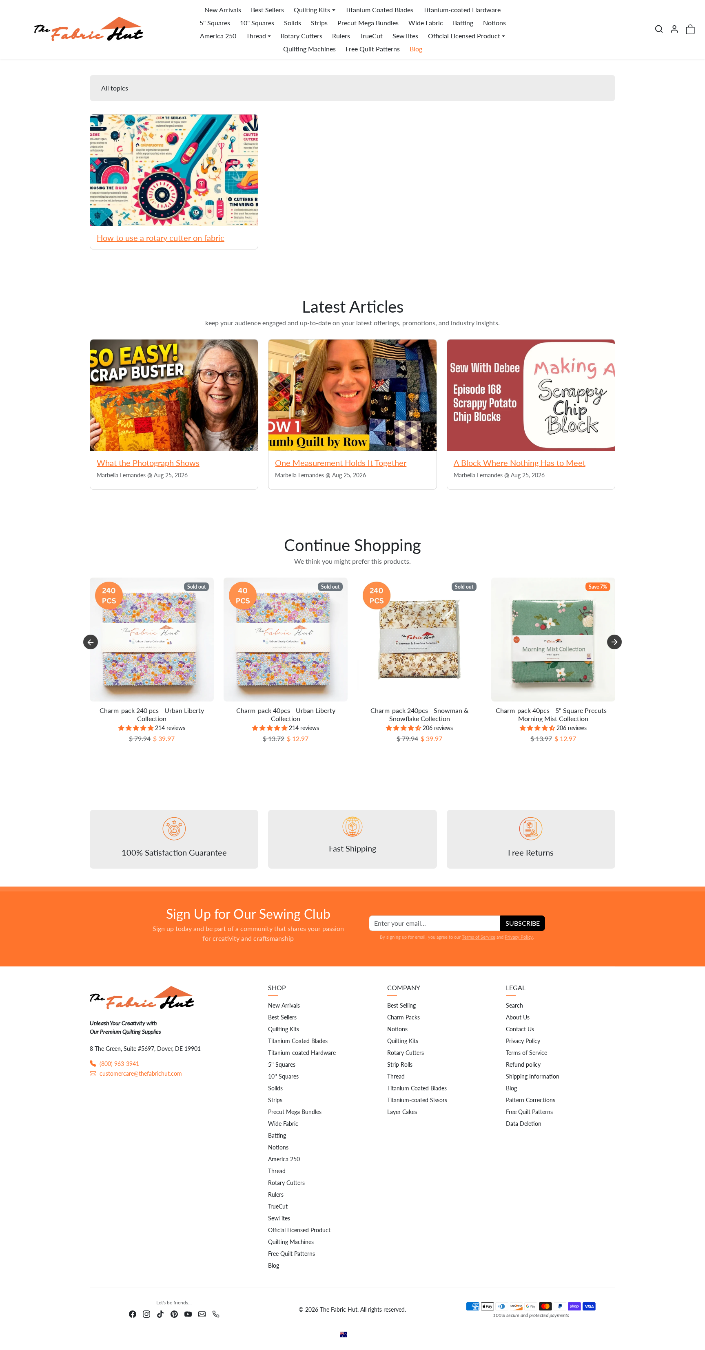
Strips (319, 22)
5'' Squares (215, 22)
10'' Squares (257, 22)
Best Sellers (267, 9)
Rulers (341, 36)
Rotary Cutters (301, 36)
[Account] (674, 29)
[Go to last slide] (90, 642)
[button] (659, 29)
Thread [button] (256, 36)
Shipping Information (532, 1076)
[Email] (202, 1313)
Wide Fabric (425, 22)
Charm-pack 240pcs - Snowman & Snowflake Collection (419, 714)
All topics (114, 88)
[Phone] (216, 1313)
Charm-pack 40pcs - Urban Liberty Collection (285, 714)
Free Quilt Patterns (373, 49)
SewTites (405, 36)
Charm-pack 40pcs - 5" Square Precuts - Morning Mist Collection (553, 714)
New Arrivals (222, 9)
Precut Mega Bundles (368, 22)
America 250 (218, 36)
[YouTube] (188, 1313)
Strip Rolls (399, 1064)
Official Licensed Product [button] (464, 36)
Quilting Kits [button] (312, 9)
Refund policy (523, 1064)
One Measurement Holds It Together (340, 463)
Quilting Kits (283, 1029)
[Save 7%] (553, 701)
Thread (277, 1170)
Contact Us (520, 1029)
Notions (494, 22)
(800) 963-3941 (119, 1063)
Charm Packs (403, 1017)
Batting (463, 22)
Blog (416, 49)
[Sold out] (152, 701)
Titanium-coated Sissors (417, 1099)
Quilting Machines (309, 49)
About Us (518, 1017)
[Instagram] (146, 1313)
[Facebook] (133, 1313)
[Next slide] (614, 642)
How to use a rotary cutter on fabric (160, 238)
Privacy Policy (519, 937)
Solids (292, 22)
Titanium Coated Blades (379, 9)
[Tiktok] (160, 1313)
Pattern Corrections (530, 1099)
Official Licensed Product (299, 1229)
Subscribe (522, 923)
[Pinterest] (174, 1313)
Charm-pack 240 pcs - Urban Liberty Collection (152, 714)
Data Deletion (523, 1123)
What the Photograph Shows (148, 463)
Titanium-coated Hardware (462, 9)
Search (514, 1005)
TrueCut (371, 36)
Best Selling (401, 1005)
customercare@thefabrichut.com (141, 1073)
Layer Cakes (402, 1111)
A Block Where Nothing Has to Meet (519, 463)
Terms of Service (478, 937)
